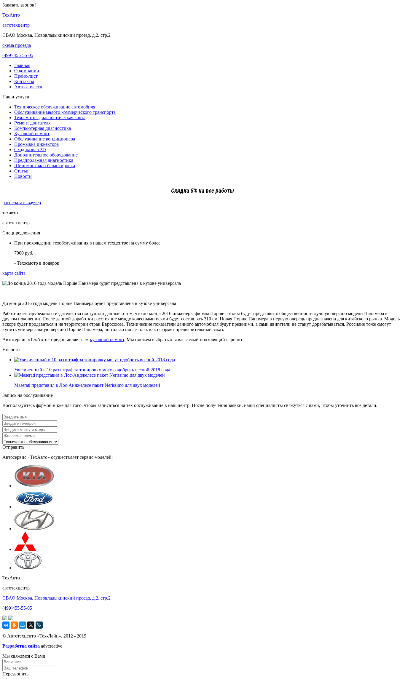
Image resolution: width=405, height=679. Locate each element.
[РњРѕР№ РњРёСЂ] (22, 625)
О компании (26, 70)
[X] (30, 625)
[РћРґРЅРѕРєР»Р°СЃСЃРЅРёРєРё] (14, 625)
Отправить (13, 447)
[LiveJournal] (39, 625)
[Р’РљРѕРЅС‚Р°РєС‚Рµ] (5, 625)
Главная (22, 65)
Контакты (24, 81)
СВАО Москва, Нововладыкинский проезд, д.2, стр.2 (56, 597)
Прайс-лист (26, 76)
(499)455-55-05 (17, 608)
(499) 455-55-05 (17, 55)
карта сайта (13, 273)
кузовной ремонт (107, 339)
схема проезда (16, 45)
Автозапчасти (28, 86)
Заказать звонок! (19, 4)
